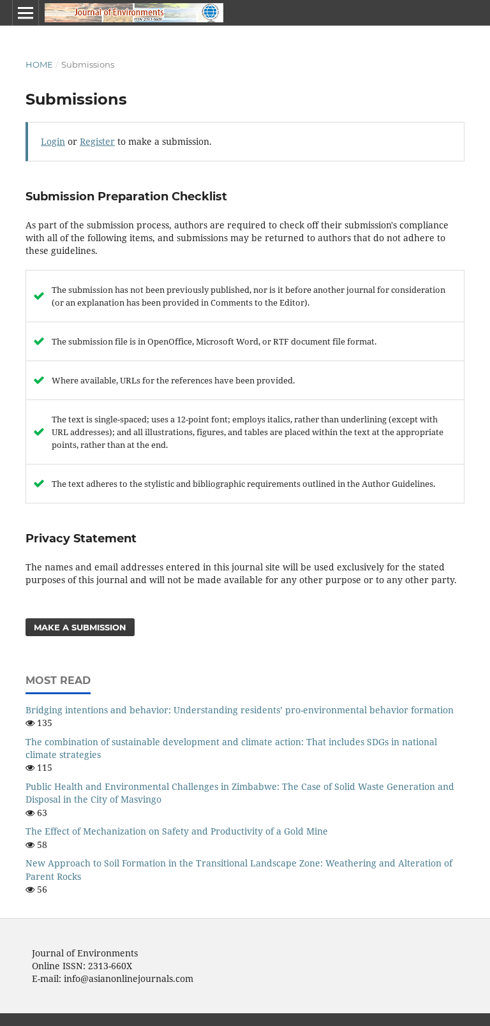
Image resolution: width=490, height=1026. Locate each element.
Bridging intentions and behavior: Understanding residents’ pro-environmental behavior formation (240, 710)
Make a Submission (80, 627)
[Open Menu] (25, 13)
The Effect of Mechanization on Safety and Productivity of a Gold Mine (177, 831)
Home (39, 64)
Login (53, 141)
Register (97, 141)
